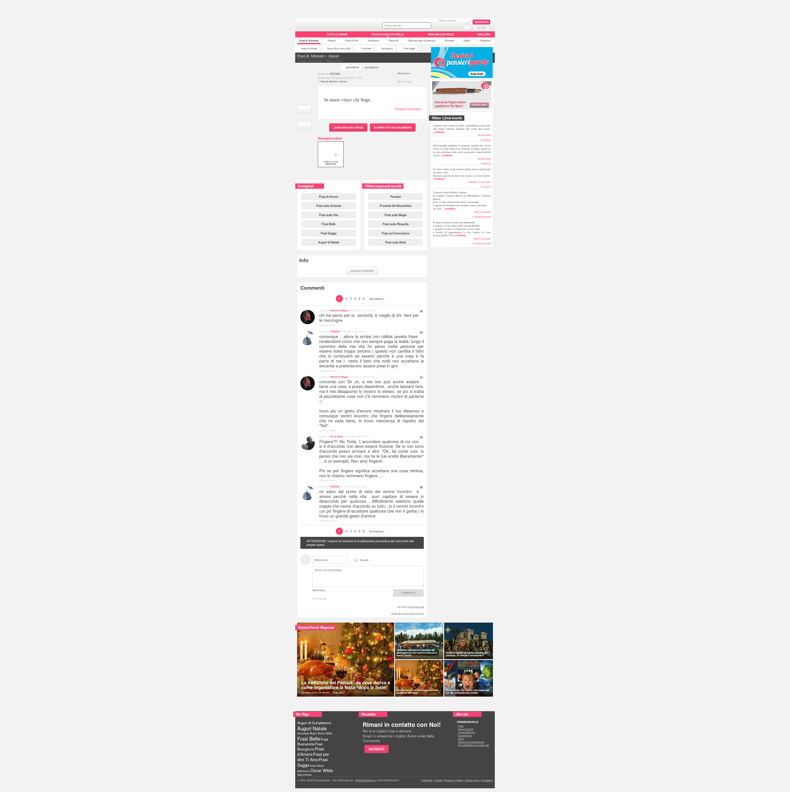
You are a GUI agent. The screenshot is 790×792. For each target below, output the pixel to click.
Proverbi (449, 40)
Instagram (455, 25)
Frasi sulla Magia (396, 215)
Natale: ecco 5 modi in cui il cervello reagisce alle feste (418, 691)
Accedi (481, 27)
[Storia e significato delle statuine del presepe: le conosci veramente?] (468, 641)
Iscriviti (376, 749)
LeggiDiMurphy (466, 732)
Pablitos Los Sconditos (480, 181)
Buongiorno (387, 48)
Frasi (308, 40)
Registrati (481, 22)
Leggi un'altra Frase (348, 127)
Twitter (447, 25)
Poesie (332, 40)
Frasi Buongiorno (310, 746)
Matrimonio (303, 771)
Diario (467, 40)
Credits (438, 780)
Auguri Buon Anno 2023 (339, 48)
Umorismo (373, 40)
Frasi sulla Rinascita (396, 224)
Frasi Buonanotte (312, 741)
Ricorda (364, 559)
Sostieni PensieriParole (462, 62)
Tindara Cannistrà (407, 109)
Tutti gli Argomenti (392, 127)
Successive (376, 299)
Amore (343, 81)
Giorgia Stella (484, 135)
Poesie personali (483, 216)
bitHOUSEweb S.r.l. (366, 780)
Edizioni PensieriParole (471, 742)
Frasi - (323, 24)
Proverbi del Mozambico (395, 205)
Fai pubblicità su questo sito (473, 745)
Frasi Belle (366, 48)
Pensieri (395, 196)
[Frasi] (301, 36)
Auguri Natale (312, 728)
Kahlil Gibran (317, 765)
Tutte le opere (337, 34)
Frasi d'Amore (310, 751)
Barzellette (303, 733)
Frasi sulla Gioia (395, 242)
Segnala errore (362, 271)
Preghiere (485, 40)
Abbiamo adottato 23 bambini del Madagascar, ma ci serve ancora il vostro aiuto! (417, 652)
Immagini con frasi (441, 34)
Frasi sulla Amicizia (328, 205)
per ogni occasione (421, 40)
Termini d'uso (472, 780)
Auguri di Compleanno (314, 722)
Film (352, 40)
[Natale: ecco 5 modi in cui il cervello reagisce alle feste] (419, 678)
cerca (419, 26)
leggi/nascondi (416, 606)
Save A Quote (465, 729)
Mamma (487, 163)
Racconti (393, 40)
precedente (352, 67)
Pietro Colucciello (482, 211)
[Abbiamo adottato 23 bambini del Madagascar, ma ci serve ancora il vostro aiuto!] (419, 641)
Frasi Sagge (409, 48)
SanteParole (465, 735)
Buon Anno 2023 (321, 733)
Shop (461, 738)
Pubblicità (426, 780)
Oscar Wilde (321, 770)
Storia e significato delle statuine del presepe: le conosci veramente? (467, 654)
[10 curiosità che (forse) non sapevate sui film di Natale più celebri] (468, 678)
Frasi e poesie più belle (387, 34)
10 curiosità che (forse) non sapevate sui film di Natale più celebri (467, 691)
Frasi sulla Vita (328, 215)
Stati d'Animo (304, 774)
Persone (486, 139)
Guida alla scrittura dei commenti (407, 613)
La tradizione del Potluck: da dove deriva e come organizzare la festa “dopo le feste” (345, 685)
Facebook (439, 25)
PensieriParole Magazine (316, 627)
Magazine (484, 34)
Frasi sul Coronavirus (395, 233)
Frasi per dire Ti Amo (313, 756)
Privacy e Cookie (453, 780)
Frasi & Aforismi (329, 81)
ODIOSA (335, 74)
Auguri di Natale (309, 48)
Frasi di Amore (328, 196)
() (462, 129)
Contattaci (487, 780)
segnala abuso (327, 325)
